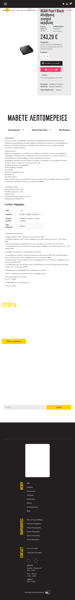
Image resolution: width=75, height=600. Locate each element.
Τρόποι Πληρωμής (33, 532)
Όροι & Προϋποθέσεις (34, 520)
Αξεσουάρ (11, 10)
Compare (44, 75)
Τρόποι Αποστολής (33, 536)
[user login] (67, 4)
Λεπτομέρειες (14, 130)
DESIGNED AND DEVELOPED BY (34, 592)
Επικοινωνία (31, 491)
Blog (28, 511)
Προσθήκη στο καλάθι (52, 63)
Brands (29, 503)
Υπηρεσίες (30, 495)
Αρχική (4, 10)
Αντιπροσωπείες (32, 507)
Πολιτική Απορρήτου (34, 524)
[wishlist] (63, 4)
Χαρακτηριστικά (39, 130)
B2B (28, 483)
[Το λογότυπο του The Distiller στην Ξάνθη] (34, 4)
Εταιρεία (30, 487)
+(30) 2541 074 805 (34, 553)
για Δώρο (51, 69)
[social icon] (28, 560)
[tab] (15, 130)
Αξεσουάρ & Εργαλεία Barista (26, 10)
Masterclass (31, 499)
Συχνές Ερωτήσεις (33, 539)
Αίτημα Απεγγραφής (34, 528)
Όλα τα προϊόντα (14, 341)
